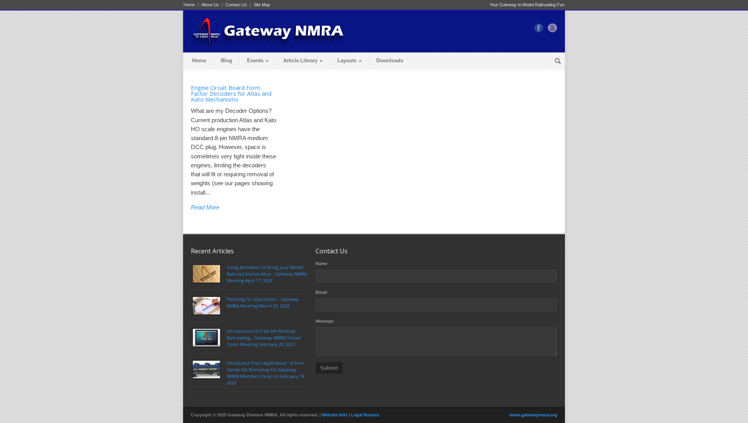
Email (321, 292)
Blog (226, 60)
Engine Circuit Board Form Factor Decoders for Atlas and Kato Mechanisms (231, 93)
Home (189, 5)
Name (321, 263)
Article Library (303, 60)
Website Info (335, 414)
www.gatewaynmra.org (533, 414)
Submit (329, 368)
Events (257, 60)
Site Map (262, 5)
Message (324, 321)
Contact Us (236, 5)
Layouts (349, 60)
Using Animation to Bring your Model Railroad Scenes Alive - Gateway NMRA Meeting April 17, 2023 (267, 273)
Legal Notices (365, 414)
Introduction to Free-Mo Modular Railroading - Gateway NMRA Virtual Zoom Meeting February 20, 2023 (264, 337)
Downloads (389, 60)
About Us (210, 5)
